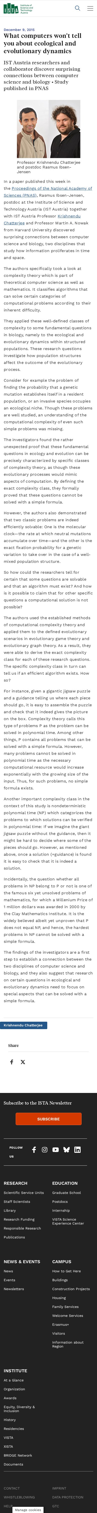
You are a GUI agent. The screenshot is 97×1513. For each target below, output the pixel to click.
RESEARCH (15, 1183)
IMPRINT (59, 1488)
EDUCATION (65, 1183)
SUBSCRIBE (48, 1119)
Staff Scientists (17, 1202)
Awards (10, 1398)
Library (10, 1210)
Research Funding (19, 1219)
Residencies (14, 1429)
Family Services (65, 1307)
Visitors (58, 1333)
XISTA (8, 1446)
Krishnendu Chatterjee (23, 1025)
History (10, 1420)
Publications (14, 1237)
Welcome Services (67, 1316)
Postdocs (60, 1202)
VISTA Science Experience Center (68, 1221)
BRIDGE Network (18, 1455)
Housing (59, 1298)
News (8, 1271)
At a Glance (14, 1380)
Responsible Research (22, 1228)
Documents (13, 1464)
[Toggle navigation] (90, 8)
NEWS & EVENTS (22, 1261)
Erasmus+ (60, 1324)
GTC (55, 1506)
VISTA (8, 1438)
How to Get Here (66, 1271)
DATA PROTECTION (67, 1497)
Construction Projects (71, 1289)
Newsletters (14, 1289)
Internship (61, 1210)
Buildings (60, 1280)
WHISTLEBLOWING (19, 1497)
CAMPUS (61, 1261)
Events (9, 1280)
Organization (14, 1389)
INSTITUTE (15, 1370)
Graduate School (66, 1193)
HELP (8, 1506)
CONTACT (12, 1488)
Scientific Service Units (24, 1193)
